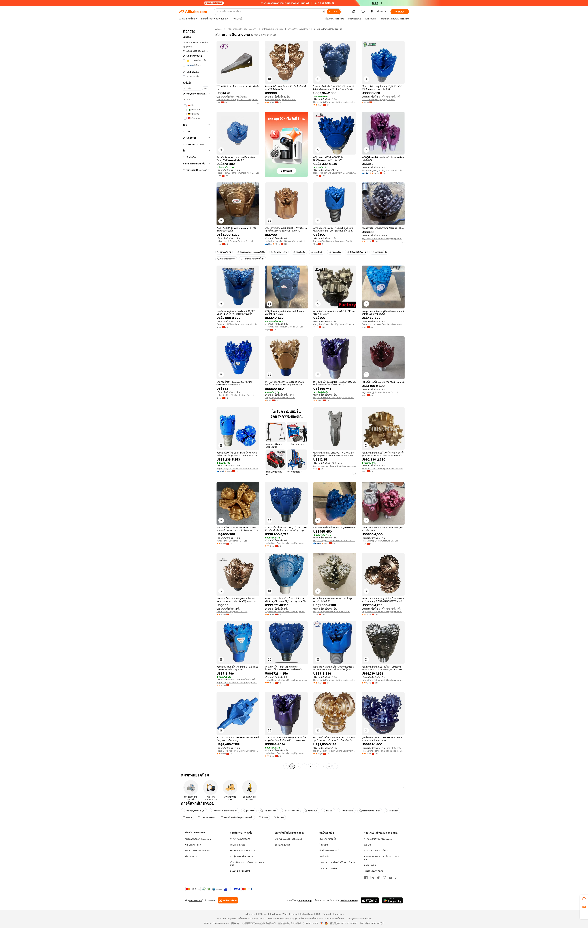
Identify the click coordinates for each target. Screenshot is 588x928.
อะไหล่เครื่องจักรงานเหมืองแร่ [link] (328, 29)
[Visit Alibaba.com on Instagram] (384, 878)
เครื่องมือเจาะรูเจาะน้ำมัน (254, 259)
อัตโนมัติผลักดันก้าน (358, 252)
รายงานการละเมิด (328, 868)
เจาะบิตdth (318, 252)
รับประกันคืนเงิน (237, 845)
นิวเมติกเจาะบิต (280, 252)
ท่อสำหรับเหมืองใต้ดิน (371, 811)
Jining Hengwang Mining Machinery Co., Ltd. (383, 170)
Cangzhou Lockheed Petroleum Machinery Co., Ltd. (383, 324)
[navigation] (196, 398)
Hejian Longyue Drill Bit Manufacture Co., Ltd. (286, 241)
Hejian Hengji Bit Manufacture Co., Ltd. (235, 241)
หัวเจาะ (265, 817)
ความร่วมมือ (370, 865)
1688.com (262, 914)
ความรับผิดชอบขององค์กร (197, 850)
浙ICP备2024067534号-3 (372, 923)
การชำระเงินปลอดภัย (240, 839)
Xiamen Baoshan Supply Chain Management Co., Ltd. (238, 99)
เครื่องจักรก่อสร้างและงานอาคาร (242, 29)
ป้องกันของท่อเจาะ (227, 259)
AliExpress (250, 914)
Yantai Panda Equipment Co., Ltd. (280, 99)
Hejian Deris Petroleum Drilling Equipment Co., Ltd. (334, 102)
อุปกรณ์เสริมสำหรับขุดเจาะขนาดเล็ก (238, 817)
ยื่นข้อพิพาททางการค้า (329, 850)
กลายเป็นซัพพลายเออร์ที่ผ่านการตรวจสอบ (382, 857)
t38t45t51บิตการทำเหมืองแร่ (225, 811)
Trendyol (326, 914)
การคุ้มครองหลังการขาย (241, 856)
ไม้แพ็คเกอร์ (393, 811)
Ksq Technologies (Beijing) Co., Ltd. (378, 99)
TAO (318, 914)
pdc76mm (250, 811)
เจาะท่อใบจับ (225, 252)
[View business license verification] (321, 923)
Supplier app (305, 900)
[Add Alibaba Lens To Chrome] (228, 900)
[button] (323, 11)
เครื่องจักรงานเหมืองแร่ (299, 29)
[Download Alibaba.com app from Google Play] (392, 900)
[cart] (363, 12)
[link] (584, 899)
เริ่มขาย (367, 845)
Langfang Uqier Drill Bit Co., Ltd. (280, 397)
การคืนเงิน (324, 856)
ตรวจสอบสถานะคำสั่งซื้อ (376, 850)
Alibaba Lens (195, 900)
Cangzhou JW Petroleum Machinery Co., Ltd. (238, 324)
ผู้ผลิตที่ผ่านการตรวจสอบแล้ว (288, 839)
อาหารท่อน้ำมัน (381, 252)
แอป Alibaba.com (349, 900)
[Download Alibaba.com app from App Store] (370, 900)
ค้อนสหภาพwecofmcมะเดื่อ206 (252, 252)
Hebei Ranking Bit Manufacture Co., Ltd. (235, 395)
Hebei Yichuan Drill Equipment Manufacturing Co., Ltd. (334, 173)
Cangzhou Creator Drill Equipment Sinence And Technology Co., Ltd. (334, 324)
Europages (338, 914)
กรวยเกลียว (336, 252)
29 (329, 766)
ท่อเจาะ (189, 817)
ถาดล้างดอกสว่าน (208, 817)
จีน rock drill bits (292, 811)
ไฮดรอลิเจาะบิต (270, 811)
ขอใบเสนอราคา (282, 845)
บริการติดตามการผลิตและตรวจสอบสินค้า (247, 863)
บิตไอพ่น (329, 811)
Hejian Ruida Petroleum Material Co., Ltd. (284, 326)
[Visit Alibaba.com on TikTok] (396, 878)
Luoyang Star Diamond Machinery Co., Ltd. (333, 241)
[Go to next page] (335, 766)
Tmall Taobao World (279, 914)
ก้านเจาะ (280, 817)
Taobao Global (306, 914)
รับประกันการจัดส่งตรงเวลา (243, 850)
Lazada (294, 914)
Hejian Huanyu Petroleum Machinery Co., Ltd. (238, 173)
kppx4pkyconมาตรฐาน (195, 811)
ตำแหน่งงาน (191, 856)
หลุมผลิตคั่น (300, 252)
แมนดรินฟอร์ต (348, 811)
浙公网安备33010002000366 (344, 923)
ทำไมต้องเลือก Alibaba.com (198, 839)
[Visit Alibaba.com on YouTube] (390, 878)
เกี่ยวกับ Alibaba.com (195, 832)
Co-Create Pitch (193, 845)
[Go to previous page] (286, 766)
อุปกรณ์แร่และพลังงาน (272, 29)
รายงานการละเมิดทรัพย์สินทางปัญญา (337, 862)
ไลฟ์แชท (323, 845)
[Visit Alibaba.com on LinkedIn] (372, 878)
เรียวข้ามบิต (312, 811)
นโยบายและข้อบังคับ (240, 871)
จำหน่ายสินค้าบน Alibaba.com (378, 839)
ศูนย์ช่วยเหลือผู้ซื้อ (327, 839)
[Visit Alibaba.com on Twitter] (378, 878)
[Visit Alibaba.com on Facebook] (366, 878)
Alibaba (218, 29)
